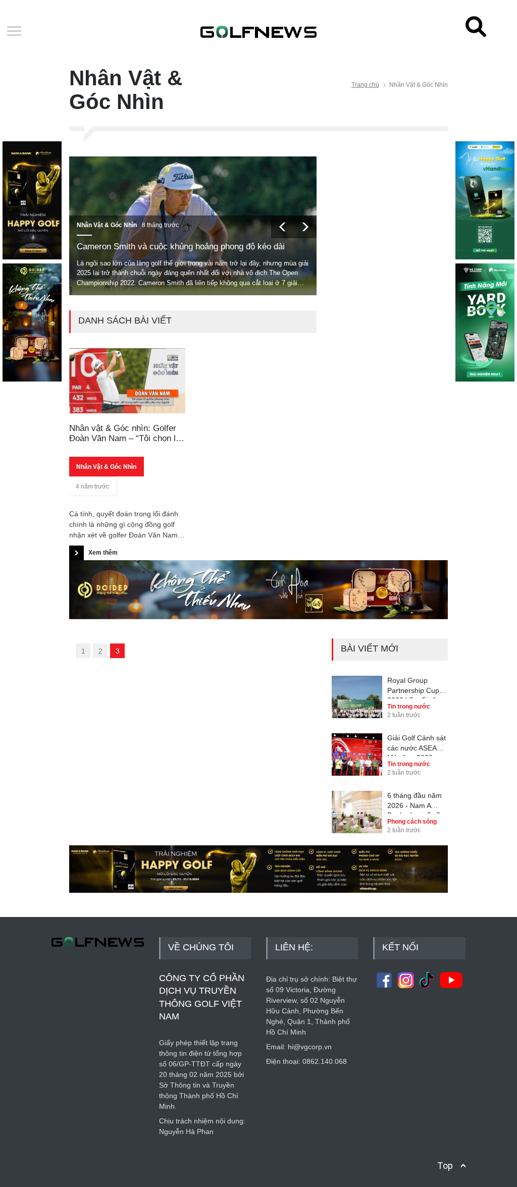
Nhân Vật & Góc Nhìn (107, 225)
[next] (305, 226)
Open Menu (14, 32)
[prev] (282, 226)
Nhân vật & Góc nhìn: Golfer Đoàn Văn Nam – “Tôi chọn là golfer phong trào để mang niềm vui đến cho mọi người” (124, 433)
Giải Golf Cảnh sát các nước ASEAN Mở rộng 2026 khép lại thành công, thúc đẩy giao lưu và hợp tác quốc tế (416, 745)
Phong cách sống (412, 821)
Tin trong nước (408, 706)
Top (445, 1165)
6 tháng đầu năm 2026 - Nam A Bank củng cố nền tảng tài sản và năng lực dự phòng (417, 802)
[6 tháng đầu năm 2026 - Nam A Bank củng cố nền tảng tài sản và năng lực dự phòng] (357, 805)
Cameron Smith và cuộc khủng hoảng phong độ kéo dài (181, 246)
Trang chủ (365, 84)
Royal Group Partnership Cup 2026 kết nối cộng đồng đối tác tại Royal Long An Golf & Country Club (415, 687)
